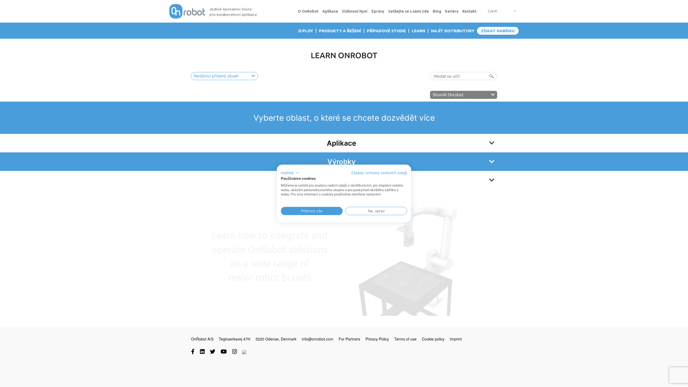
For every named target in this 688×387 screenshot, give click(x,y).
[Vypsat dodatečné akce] (513, 11)
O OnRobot (308, 11)
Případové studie (386, 31)
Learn (418, 31)
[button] (290, 173)
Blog (437, 11)
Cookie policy (433, 339)
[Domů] (187, 11)
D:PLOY (305, 31)
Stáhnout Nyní (354, 11)
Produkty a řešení (340, 31)
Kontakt (469, 11)
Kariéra (451, 11)
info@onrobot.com (317, 339)
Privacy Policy (377, 339)
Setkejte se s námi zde (408, 11)
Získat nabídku (498, 30)
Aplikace (330, 11)
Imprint (456, 339)
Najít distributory (452, 31)
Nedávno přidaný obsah (216, 75)
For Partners (349, 339)
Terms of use (405, 339)
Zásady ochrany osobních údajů (379, 173)
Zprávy (377, 11)
